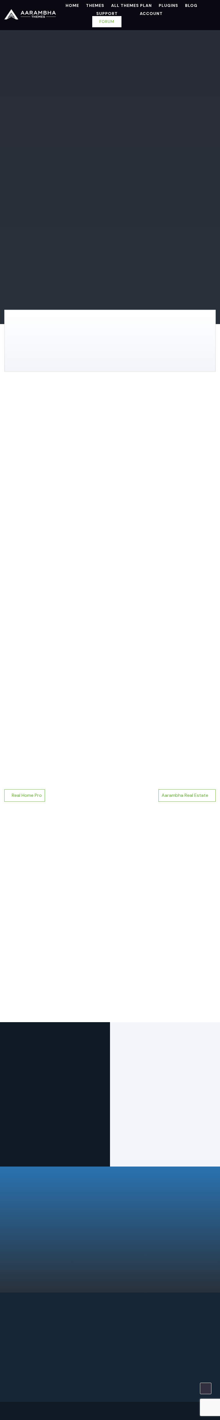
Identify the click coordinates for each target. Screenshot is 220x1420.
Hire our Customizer (165, 1373)
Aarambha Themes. (64, 1407)
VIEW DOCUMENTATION (46, 159)
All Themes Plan (131, 5)
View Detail (35, 872)
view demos (78, 139)
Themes (95, 5)
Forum (106, 21)
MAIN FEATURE (62, 400)
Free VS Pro (105, 400)
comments (74, 413)
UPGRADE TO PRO (29, 139)
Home (72, 5)
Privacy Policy (41, 1414)
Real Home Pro (27, 795)
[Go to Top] (205, 1388)
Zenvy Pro (18, 934)
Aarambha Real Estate (185, 795)
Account (151, 13)
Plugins (168, 5)
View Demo (75, 872)
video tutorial (29, 413)
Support (107, 13)
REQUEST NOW (55, 1358)
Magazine (28, 79)
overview (22, 400)
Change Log (146, 400)
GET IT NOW (110, 1224)
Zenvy (122, 934)
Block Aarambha (27, 985)
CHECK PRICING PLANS (127, 357)
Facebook (197, 1410)
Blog (191, 5)
